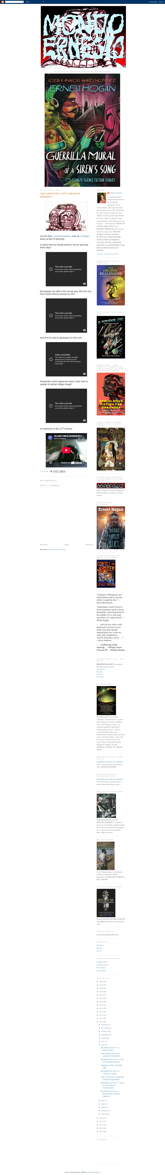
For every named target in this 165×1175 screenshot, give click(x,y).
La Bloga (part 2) (103, 965)
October (104, 1031)
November (105, 1028)
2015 (101, 1018)
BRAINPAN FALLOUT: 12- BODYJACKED (110, 1048)
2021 (101, 998)
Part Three (100, 677)
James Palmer (101, 970)
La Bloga (84, 236)
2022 (101, 995)
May (103, 1100)
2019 (101, 1005)
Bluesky (99, 948)
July (103, 1041)
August (104, 1038)
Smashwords (93, 1172)
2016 (101, 1015)
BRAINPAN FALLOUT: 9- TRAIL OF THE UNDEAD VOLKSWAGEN (112, 1085)
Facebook (100, 945)
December (105, 1024)
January (104, 1114)
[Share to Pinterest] (64, 471)
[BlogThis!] (56, 471)
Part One (100, 672)
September (105, 1034)
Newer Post (44, 544)
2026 (101, 981)
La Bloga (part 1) (103, 962)
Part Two (100, 674)
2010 (101, 1128)
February (104, 1110)
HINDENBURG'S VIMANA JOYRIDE (110, 779)
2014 (101, 1022)
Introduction (101, 669)
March (103, 1107)
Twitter (99, 951)
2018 (101, 1008)
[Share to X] (59, 471)
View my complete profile (108, 254)
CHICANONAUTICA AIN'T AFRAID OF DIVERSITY (110, 1054)
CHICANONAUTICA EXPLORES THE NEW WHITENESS (112, 1078)
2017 (101, 1012)
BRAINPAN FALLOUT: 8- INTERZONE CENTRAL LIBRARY (110, 1093)
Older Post (89, 544)
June (103, 1045)
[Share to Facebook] (61, 471)
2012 (101, 1121)
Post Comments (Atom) (58, 549)
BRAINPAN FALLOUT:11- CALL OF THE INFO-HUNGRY (112, 1060)
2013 (101, 1118)
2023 (101, 991)
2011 (101, 1125)
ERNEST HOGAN (116, 193)
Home (67, 544)
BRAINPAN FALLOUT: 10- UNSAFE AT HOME (110, 1072)
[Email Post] (51, 471)
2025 (101, 985)
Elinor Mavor (101, 967)
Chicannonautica (62, 236)
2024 (101, 988)
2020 (101, 1001)
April (103, 1104)
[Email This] (54, 471)
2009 (101, 1131)
